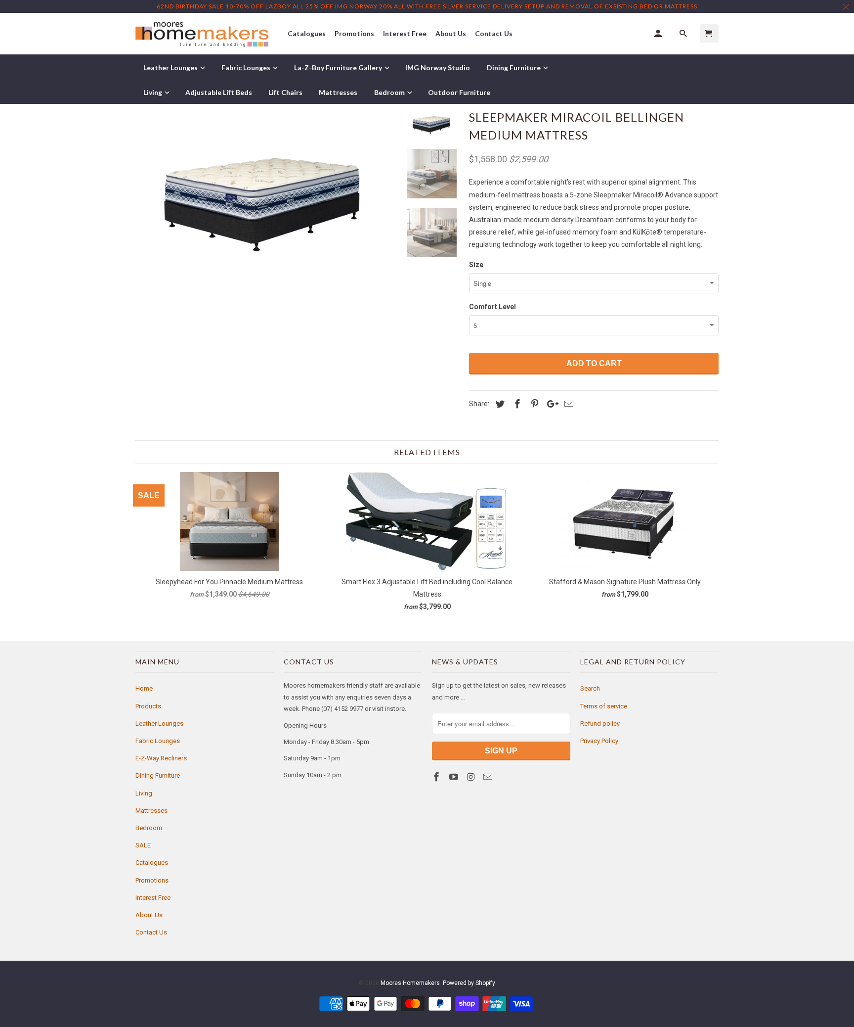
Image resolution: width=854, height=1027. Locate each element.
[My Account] (658, 33)
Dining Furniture (157, 775)
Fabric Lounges (157, 741)
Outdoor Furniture (459, 92)
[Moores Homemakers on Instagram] (472, 777)
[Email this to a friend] (567, 404)
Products (148, 706)
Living (143, 793)
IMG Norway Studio (437, 67)
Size (476, 265)
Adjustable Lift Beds (218, 92)
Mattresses (151, 810)
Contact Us (151, 932)
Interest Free (153, 897)
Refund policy (600, 723)
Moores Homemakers (410, 983)
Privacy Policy (599, 741)
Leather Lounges (159, 723)
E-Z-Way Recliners (161, 758)
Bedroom (148, 828)
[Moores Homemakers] (204, 33)
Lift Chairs (285, 92)
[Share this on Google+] (550, 404)
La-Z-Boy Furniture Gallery (339, 67)
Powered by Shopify (469, 983)
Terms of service (603, 706)
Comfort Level (492, 307)
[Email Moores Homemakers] (488, 777)
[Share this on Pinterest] (533, 404)
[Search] (684, 33)
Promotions (152, 880)
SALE (143, 845)
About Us (149, 915)
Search (590, 688)
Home (144, 688)
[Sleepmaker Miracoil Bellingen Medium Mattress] (264, 192)
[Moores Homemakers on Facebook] (437, 777)
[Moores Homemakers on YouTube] (454, 777)
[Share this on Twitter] (499, 404)
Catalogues (151, 862)
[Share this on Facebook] (516, 404)
